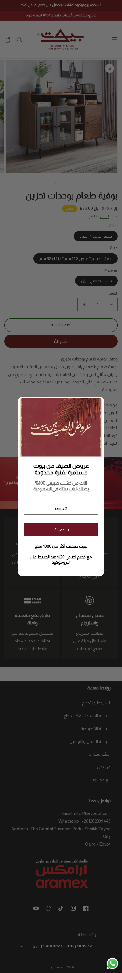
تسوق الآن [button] (61, 529)
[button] (61, 508)
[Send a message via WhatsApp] (112, 963)
